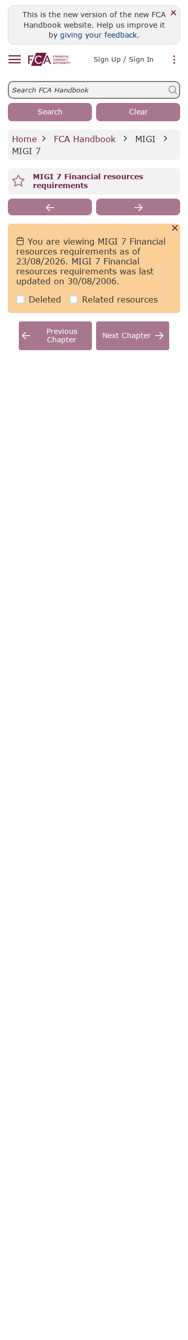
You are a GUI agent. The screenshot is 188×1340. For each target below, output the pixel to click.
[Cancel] (175, 229)
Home (24, 139)
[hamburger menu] (14, 59)
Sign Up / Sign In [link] (123, 59)
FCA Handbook (85, 139)
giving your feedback (98, 34)
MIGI (145, 139)
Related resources (120, 299)
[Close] (173, 13)
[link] (49, 59)
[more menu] (174, 60)
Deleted (45, 299)
